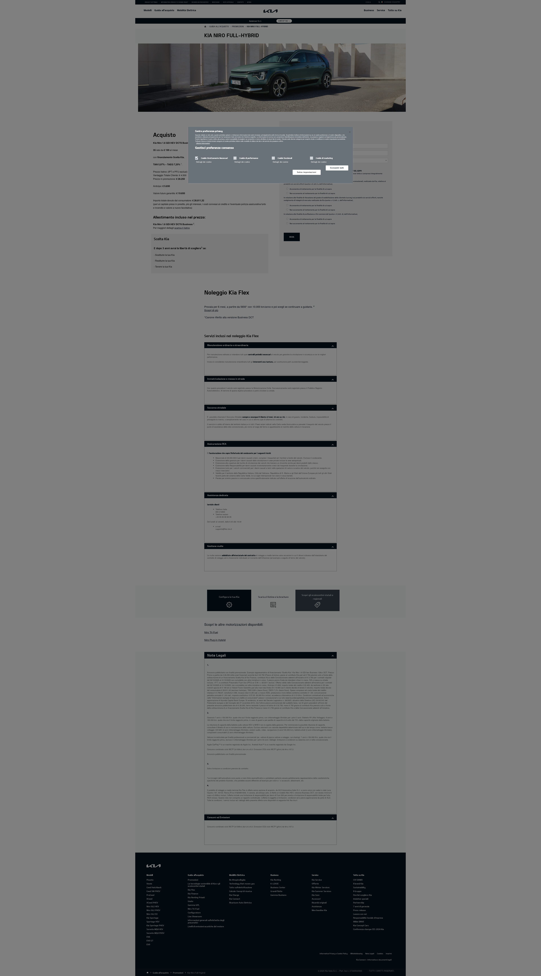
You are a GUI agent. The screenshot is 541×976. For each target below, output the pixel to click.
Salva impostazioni (306, 172)
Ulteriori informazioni (203, 143)
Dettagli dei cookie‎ (203, 162)
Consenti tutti (337, 168)
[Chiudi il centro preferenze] (350, 132)
